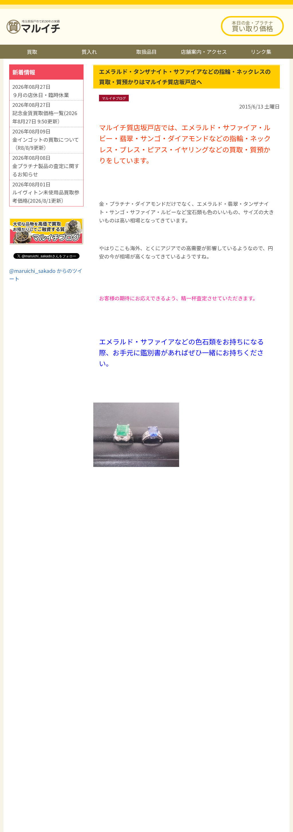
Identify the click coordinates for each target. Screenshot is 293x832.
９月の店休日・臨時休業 (40, 94)
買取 (32, 51)
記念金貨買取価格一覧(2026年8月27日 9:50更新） (44, 117)
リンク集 (261, 51)
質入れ (89, 51)
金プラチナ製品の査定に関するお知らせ (45, 170)
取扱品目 (146, 51)
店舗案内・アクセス (204, 51)
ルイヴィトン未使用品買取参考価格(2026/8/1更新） (45, 196)
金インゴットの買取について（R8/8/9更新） (45, 143)
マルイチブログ (114, 98)
